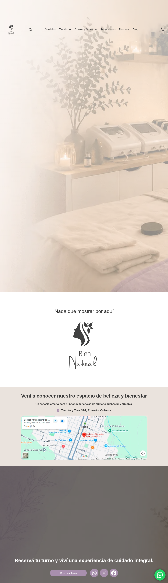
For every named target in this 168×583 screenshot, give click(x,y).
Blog (135, 29)
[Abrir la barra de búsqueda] (30, 29)
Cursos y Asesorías (86, 29)
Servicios (50, 29)
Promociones (108, 29)
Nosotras (124, 29)
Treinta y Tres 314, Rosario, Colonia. (86, 410)
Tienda (63, 29)
